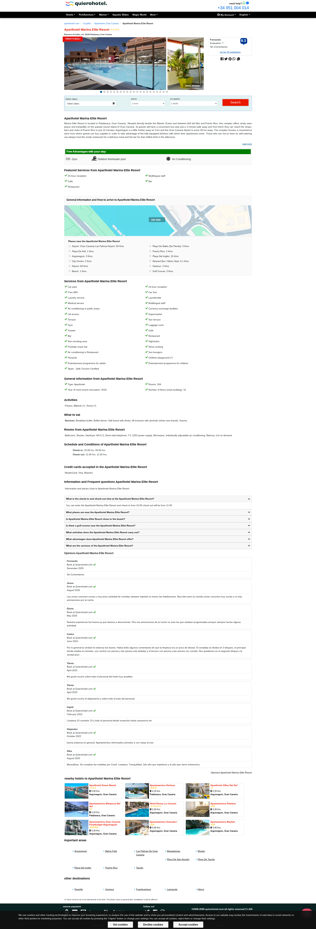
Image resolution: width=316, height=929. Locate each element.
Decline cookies (153, 924)
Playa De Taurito (206, 859)
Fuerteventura (143, 889)
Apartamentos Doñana (162, 785)
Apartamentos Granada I (163, 821)
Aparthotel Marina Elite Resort (137, 23)
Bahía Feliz (111, 851)
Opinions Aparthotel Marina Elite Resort (231, 772)
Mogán (201, 851)
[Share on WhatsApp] (234, 59)
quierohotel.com (71, 23)
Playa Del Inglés (82, 867)
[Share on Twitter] (226, 59)
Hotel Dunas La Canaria (163, 803)
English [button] (243, 14)
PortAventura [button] (86, 14)
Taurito (139, 867)
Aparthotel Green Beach (102, 785)
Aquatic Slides (120, 14)
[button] (101, 92)
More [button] (153, 14)
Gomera (109, 889)
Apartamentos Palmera (223, 803)
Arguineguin (80, 851)
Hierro (201, 889)
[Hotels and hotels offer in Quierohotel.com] (86, 3)
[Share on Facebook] (222, 59)
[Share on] (238, 59)
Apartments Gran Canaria (106, 23)
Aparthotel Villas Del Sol (223, 785)
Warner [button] (103, 14)
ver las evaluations (230, 52)
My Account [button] (227, 15)
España (87, 23)
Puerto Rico (111, 867)
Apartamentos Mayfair (222, 821)
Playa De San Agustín (178, 859)
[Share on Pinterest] (230, 59)
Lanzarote (172, 889)
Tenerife (78, 889)
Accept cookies (188, 924)
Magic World (139, 14)
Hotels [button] (69, 14)
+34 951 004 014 (233, 7)
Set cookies (120, 924)
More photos (192, 85)
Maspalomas (173, 851)
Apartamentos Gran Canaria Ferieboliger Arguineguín (104, 823)
